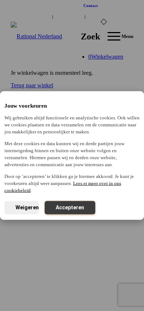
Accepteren (70, 207)
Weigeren (27, 207)
